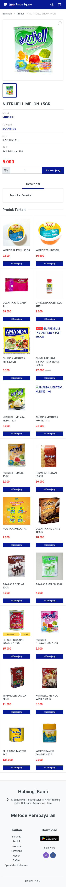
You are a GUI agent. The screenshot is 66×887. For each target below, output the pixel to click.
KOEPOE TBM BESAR (47, 250)
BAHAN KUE (9, 128)
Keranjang (16, 850)
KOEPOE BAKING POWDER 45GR (45, 753)
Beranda (7, 13)
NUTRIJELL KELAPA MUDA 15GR (14, 419)
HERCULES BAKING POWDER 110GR (13, 641)
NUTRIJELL (9, 117)
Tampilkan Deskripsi (21, 195)
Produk (20, 13)
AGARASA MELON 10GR (49, 584)
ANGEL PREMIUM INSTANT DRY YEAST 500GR (47, 361)
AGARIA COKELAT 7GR (15, 528)
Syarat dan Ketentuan (16, 865)
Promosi (16, 846)
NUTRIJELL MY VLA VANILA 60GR (47, 697)
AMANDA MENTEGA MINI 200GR (14, 360)
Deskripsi (33, 184)
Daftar (16, 860)
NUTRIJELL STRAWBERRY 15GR (47, 641)
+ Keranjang (17, 263)
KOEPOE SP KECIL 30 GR (16, 250)
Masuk (16, 855)
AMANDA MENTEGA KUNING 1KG (47, 419)
